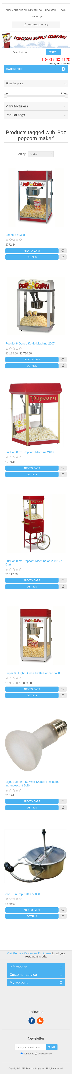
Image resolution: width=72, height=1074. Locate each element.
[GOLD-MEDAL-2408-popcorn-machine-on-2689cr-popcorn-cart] (36, 523)
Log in (62, 10)
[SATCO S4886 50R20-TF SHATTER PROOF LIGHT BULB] (36, 744)
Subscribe (28, 1053)
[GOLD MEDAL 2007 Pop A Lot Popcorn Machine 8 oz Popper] (36, 306)
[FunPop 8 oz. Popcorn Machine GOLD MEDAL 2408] (36, 414)
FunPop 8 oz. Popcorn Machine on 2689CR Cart (33, 562)
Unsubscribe (45, 1053)
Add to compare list (63, 257)
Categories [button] (14, 69)
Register (50, 10)
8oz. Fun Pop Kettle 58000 (22, 894)
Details (32, 257)
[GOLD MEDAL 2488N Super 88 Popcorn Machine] (36, 635)
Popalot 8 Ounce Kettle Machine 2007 (30, 343)
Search (53, 52)
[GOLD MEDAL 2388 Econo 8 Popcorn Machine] (36, 197)
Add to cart (32, 250)
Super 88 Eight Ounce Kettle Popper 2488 (32, 673)
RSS (40, 1020)
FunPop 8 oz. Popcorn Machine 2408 (29, 452)
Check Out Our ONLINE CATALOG (24, 10)
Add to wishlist (63, 250)
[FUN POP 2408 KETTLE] (36, 856)
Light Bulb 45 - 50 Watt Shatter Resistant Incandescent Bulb (32, 783)
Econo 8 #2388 (15, 235)
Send (51, 1047)
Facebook (31, 1020)
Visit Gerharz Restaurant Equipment (29, 953)
